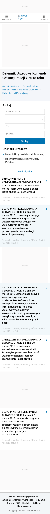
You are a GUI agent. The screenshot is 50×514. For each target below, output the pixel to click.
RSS (18, 503)
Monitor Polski (9, 90)
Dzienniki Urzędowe (29, 90)
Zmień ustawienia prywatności (17, 499)
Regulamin (40, 499)
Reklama (37, 503)
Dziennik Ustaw (30, 86)
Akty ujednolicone (10, 86)
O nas (12, 496)
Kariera (10, 503)
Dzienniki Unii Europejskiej (15, 93)
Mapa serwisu (24, 506)
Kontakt (26, 503)
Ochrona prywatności (27, 496)
